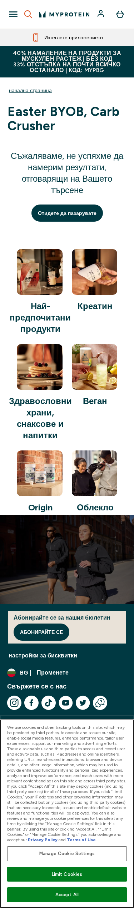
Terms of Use (81, 839)
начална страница (30, 90)
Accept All (67, 894)
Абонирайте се (41, 632)
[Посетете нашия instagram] (14, 703)
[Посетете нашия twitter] (83, 703)
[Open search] (28, 14)
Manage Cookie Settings (67, 853)
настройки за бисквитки (43, 655)
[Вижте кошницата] (120, 14)
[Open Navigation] (13, 14)
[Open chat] (100, 703)
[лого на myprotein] (64, 14)
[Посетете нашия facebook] (31, 703)
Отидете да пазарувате (67, 213)
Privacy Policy (43, 839)
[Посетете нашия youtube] (66, 703)
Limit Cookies (67, 874)
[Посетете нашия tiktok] (48, 703)
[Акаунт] (101, 14)
